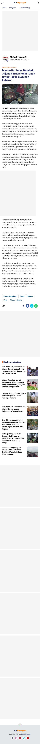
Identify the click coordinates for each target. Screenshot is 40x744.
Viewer (30, 296)
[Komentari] (3, 306)
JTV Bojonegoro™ (25, 734)
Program (12, 8)
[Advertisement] (20, 31)
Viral (5, 300)
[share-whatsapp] (36, 306)
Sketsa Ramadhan (9, 67)
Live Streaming (24, 8)
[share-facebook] (27, 306)
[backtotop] (20, 725)
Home (4, 8)
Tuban (22, 296)
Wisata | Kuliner (16, 300)
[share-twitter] (31, 306)
